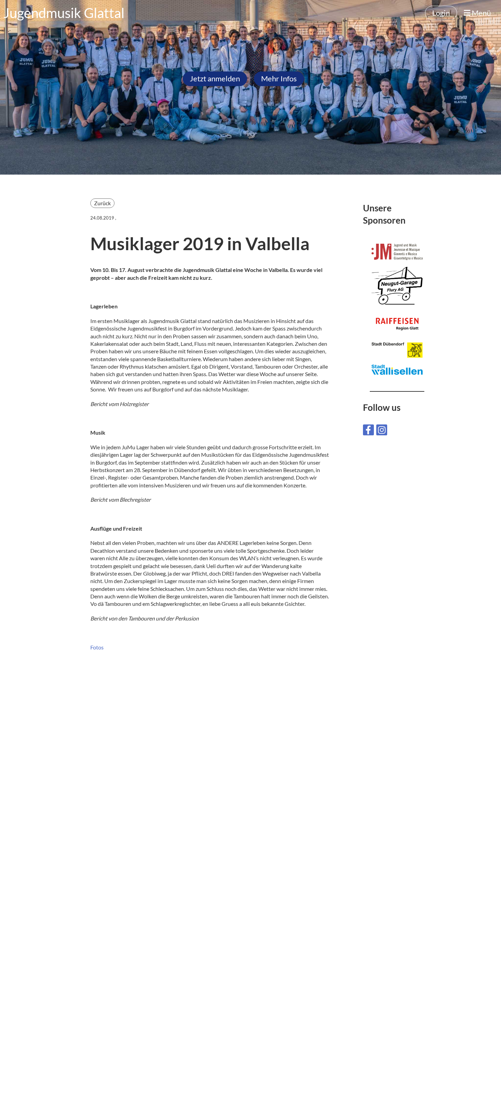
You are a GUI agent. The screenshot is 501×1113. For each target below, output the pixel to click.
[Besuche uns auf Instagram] (381, 431)
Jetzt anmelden (215, 78)
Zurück (102, 203)
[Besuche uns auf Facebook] (368, 431)
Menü (480, 12)
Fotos (97, 647)
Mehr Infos (279, 78)
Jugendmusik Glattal (63, 13)
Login (441, 12)
